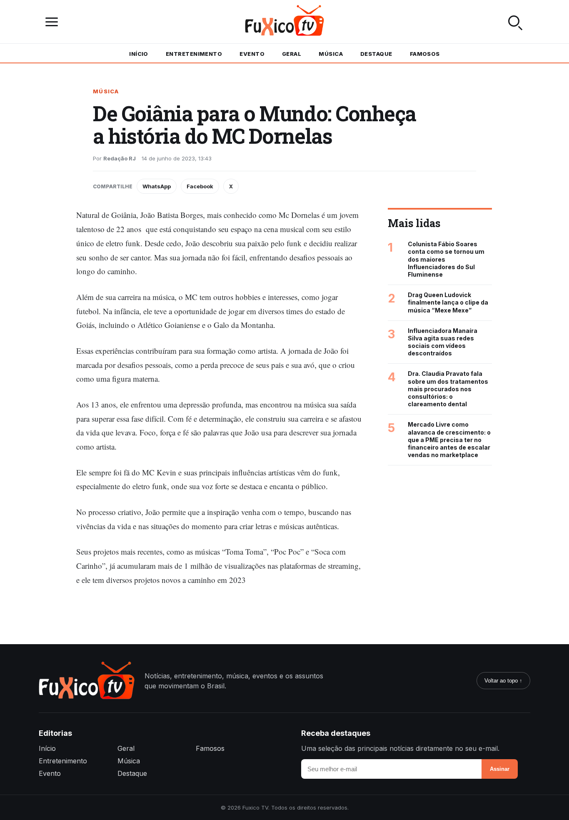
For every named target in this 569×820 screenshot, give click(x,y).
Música (331, 53)
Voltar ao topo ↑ (503, 681)
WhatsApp (156, 186)
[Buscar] (515, 22)
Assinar (499, 769)
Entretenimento (194, 53)
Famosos (425, 53)
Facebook (200, 186)
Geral (291, 53)
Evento (252, 53)
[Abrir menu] (54, 21)
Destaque (376, 53)
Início (138, 53)
